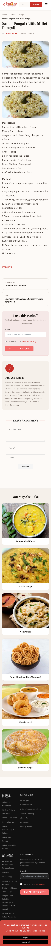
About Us (24, 818)
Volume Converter (9, 818)
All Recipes (24, 800)
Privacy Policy (29, 341)
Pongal (21, 15)
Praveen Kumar (11, 33)
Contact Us (24, 822)
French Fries (7, 877)
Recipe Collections (27, 805)
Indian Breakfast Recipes (30, 809)
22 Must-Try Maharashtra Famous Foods (8, 864)
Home (4, 15)
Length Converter (9, 822)
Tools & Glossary (27, 813)
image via (7, 266)
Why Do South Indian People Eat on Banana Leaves (9, 916)
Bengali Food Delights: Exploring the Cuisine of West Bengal (8, 902)
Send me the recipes (19, 348)
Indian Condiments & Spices (8, 829)
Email (7, 329)
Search (36, 4)
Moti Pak (5, 872)
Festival (13, 15)
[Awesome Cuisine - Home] (9, 4)
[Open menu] (46, 4)
